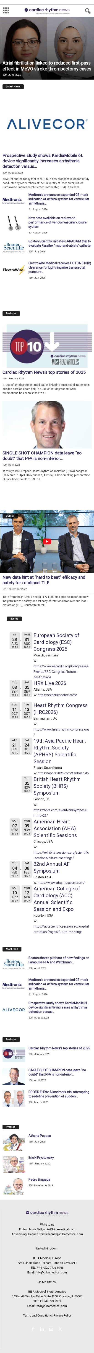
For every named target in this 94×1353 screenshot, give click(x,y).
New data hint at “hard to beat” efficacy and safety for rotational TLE (44, 580)
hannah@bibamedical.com (65, 1234)
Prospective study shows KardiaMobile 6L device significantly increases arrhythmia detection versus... (43, 161)
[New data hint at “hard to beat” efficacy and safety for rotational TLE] (47, 541)
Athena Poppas (40, 1136)
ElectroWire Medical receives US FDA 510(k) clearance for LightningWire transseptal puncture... (60, 267)
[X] (61, 1329)
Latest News (13, 86)
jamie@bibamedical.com (58, 1229)
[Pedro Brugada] (14, 1186)
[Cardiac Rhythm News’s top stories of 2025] (47, 344)
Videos (10, 516)
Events (14, 618)
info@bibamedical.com (51, 1272)
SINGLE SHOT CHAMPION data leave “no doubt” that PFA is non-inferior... (42, 455)
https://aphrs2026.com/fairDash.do (63, 773)
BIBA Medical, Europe (47, 1258)
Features (11, 313)
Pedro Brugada (39, 1179)
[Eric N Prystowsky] (14, 1164)
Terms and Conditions (37, 1315)
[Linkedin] (42, 1329)
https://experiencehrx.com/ (57, 695)
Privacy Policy (62, 1315)
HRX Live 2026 (50, 683)
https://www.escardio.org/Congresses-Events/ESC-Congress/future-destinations (61, 671)
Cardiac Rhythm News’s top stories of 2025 (44, 372)
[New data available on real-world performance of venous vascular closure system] (14, 224)
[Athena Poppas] (14, 1142)
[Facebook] (33, 1329)
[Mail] (52, 1329)
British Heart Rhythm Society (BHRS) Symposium (57, 786)
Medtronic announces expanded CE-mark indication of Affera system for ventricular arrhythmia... (59, 199)
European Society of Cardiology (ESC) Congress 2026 (56, 642)
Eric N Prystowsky (41, 1157)
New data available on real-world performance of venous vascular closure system (58, 222)
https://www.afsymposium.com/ (61, 882)
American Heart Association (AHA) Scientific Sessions (55, 828)
